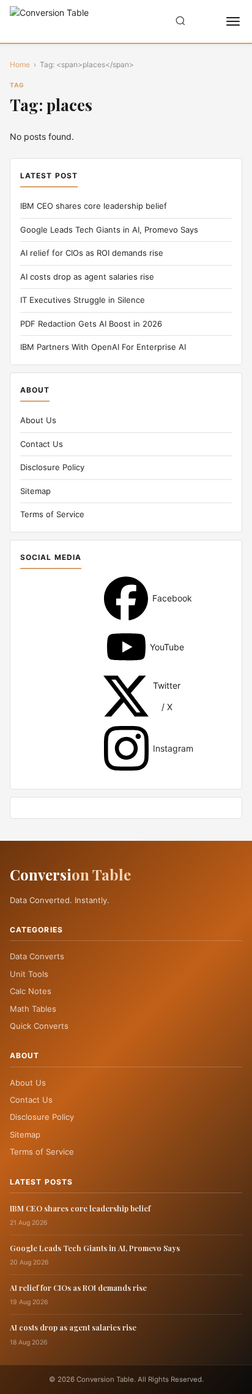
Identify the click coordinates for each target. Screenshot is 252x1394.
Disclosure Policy (52, 467)
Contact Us (41, 444)
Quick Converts (39, 1026)
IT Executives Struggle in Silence (82, 300)
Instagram (126, 748)
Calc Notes (30, 991)
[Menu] (233, 21)
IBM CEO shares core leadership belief (93, 206)
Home (20, 64)
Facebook (126, 598)
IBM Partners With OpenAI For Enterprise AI (103, 347)
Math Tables (33, 1009)
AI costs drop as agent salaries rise (87, 276)
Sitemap (35, 491)
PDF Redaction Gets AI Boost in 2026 (91, 324)
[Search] (180, 22)
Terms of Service (52, 514)
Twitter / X (126, 696)
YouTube (126, 647)
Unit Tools (29, 974)
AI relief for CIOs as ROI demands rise (91, 253)
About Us (38, 420)
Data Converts (37, 956)
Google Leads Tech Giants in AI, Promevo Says (109, 229)
